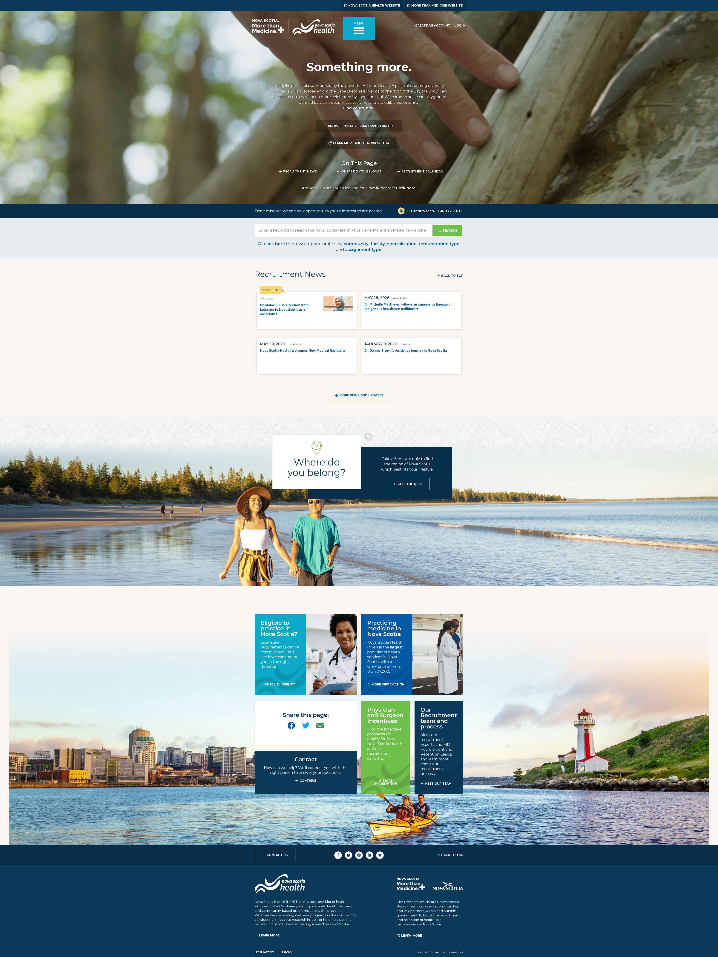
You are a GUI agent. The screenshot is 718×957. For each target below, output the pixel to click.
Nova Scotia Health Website (373, 5)
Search (450, 231)
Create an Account (432, 25)
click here (274, 243)
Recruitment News (300, 171)
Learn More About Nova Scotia (361, 143)
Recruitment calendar (422, 171)
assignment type (363, 249)
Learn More (269, 935)
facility (378, 243)
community (356, 243)
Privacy (287, 952)
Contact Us (277, 855)
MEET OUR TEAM (438, 783)
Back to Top (452, 276)
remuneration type (439, 243)
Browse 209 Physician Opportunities (361, 126)
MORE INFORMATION (388, 684)
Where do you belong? (361, 171)
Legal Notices (264, 952)
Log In (460, 25)
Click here (406, 188)
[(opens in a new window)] (291, 725)
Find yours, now (358, 108)
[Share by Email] (320, 725)
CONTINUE (308, 780)
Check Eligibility (280, 684)
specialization (402, 243)
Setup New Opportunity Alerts (434, 211)
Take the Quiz (409, 484)
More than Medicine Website (436, 5)
